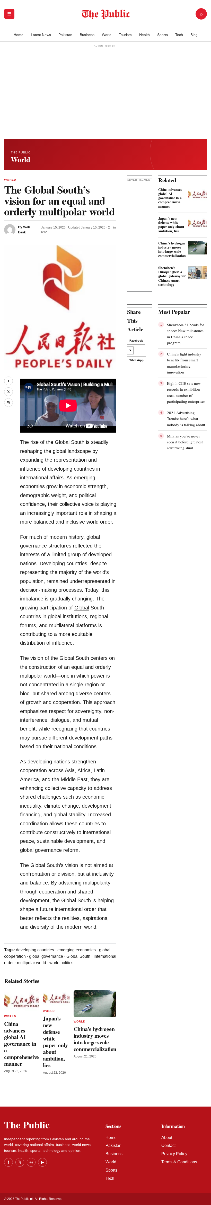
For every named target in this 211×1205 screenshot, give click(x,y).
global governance (46, 956)
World (106, 35)
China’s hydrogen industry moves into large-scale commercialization (95, 1039)
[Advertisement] (105, 85)
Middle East (74, 779)
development (34, 900)
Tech (179, 35)
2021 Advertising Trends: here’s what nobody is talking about (186, 418)
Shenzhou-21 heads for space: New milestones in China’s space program (185, 333)
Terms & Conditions (179, 1162)
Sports (162, 35)
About (166, 1137)
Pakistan (65, 35)
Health (144, 35)
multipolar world (31, 963)
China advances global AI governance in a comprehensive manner (21, 1043)
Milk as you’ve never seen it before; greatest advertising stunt (185, 442)
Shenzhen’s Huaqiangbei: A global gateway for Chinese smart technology (172, 276)
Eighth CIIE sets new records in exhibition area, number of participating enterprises (186, 392)
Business (87, 35)
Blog (194, 35)
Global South (78, 956)
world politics (61, 963)
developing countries (35, 950)
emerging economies (76, 950)
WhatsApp (136, 360)
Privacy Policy (174, 1154)
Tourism (125, 35)
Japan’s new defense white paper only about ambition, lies (55, 1041)
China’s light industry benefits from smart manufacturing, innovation (184, 363)
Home (18, 35)
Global (81, 607)
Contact (168, 1145)
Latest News (41, 35)
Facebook (136, 340)
